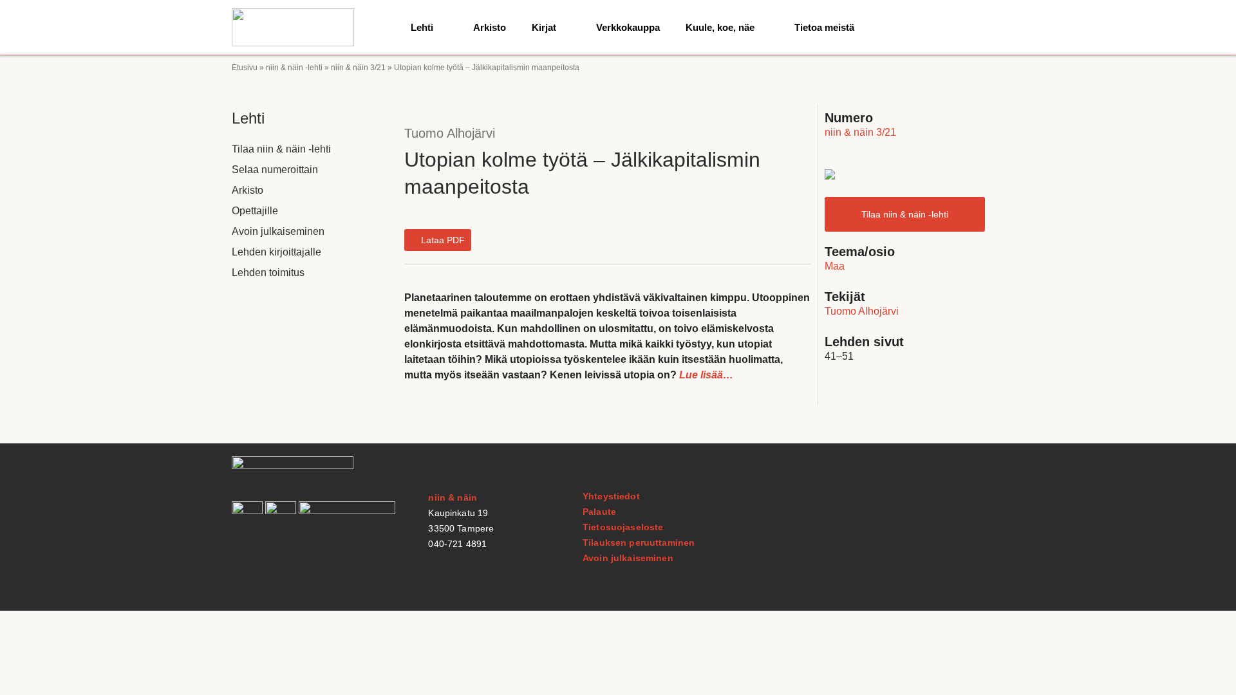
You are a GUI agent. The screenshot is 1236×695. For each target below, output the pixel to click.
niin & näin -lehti (294, 67)
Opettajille (255, 210)
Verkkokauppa (628, 27)
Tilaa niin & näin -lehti (281, 149)
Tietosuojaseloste (623, 527)
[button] (437, 240)
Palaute (599, 511)
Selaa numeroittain (275, 169)
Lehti (422, 27)
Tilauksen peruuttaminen (639, 542)
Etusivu (245, 67)
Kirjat (544, 27)
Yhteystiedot (611, 496)
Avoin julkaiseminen (278, 231)
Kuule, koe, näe (720, 27)
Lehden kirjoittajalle (276, 251)
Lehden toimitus (268, 272)
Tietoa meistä (824, 27)
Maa (835, 266)
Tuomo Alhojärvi (449, 133)
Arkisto (489, 27)
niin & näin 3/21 (358, 67)
